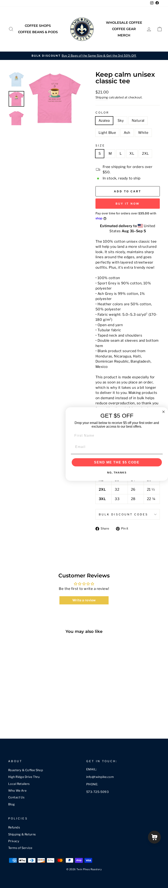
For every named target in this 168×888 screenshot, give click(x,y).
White (143, 133)
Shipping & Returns (22, 834)
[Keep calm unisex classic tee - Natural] (22, 714)
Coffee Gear (124, 29)
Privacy (13, 841)
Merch (124, 35)
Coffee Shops (38, 26)
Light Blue (107, 133)
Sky (121, 120)
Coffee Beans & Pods (38, 32)
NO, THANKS (117, 472)
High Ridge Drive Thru (24, 777)
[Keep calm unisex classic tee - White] (39, 714)
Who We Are (17, 790)
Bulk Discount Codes (123, 514)
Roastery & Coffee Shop (25, 770)
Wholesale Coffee (124, 23)
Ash (127, 133)
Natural (138, 120)
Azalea (104, 120)
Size (100, 145)
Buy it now (128, 203)
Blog (11, 804)
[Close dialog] (163, 411)
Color (102, 112)
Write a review (84, 600)
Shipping (101, 97)
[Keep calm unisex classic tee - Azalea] (11, 714)
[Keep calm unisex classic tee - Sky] (16, 714)
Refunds (14, 827)
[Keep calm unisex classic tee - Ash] (33, 714)
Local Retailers (19, 784)
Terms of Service (20, 848)
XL (131, 153)
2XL (145, 153)
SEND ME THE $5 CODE (117, 462)
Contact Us (16, 797)
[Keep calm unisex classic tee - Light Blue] (28, 714)
